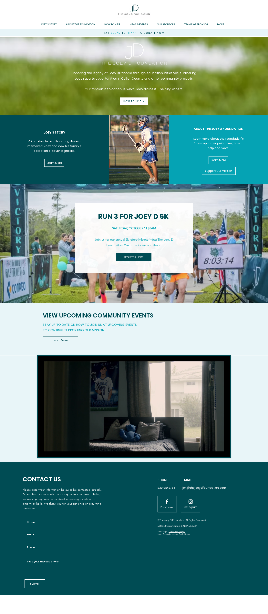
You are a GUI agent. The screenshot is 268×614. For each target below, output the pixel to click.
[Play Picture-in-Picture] (218, 451)
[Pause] (43, 451)
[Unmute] (49, 451)
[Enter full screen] (224, 451)
